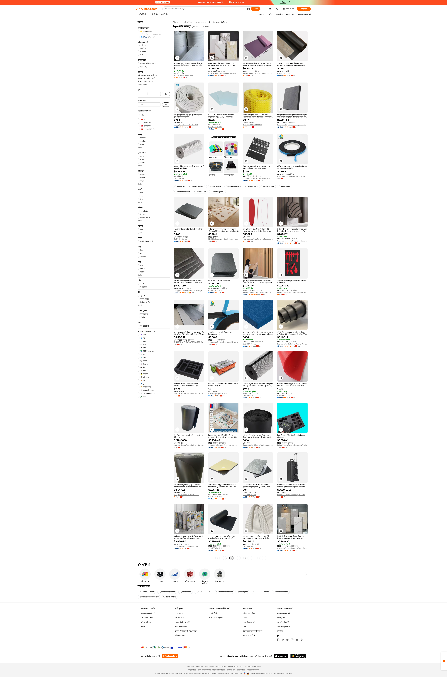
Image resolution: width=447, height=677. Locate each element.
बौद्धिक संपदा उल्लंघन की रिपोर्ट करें (252, 631)
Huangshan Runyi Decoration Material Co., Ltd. (223, 73)
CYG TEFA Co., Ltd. (284, 73)
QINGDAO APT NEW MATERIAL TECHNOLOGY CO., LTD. (189, 342)
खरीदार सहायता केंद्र (249, 613)
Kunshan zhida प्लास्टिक (261, 592)
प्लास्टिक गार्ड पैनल (201, 191)
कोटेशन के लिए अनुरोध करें (216, 618)
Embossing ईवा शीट (197, 186)
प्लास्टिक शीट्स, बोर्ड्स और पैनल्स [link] (217, 22)
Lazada (223, 666)
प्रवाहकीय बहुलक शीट (218, 191)
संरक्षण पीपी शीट (181, 186)
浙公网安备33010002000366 (261, 673)
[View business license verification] (244, 673)
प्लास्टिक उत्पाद (199, 22)
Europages (257, 666)
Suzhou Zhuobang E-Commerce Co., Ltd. (292, 241)
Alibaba (175, 22)
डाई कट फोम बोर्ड (285, 186)
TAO (241, 666)
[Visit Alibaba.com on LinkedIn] (282, 639)
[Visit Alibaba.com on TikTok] (301, 639)
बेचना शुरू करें (281, 618)
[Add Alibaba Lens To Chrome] (170, 656)
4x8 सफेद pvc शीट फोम (147, 592)
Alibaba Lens (150, 656)
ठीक (166, 94)
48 (259, 558)
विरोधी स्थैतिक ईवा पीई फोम (226, 592)
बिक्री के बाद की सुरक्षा (181, 626)
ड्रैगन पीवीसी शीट (186, 592)
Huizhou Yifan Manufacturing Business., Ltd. (258, 239)
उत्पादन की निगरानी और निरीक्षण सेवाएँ (185, 631)
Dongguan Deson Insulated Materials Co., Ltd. (258, 178)
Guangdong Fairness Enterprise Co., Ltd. (222, 445)
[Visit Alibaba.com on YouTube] (296, 639)
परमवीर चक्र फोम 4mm (234, 186)
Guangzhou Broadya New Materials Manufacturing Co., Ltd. (292, 176)
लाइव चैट (245, 618)
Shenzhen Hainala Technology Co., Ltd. (291, 495)
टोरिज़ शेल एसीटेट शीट (216, 186)
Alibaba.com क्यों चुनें (147, 613)
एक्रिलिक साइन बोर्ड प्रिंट (183, 191)
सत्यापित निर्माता (213, 613)
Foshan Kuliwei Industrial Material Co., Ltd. (292, 344)
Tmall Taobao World (212, 666)
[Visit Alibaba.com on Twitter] (287, 639)
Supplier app (233, 656)
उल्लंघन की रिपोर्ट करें (249, 635)
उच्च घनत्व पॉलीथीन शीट (282, 592)
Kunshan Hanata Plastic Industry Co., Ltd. (188, 393)
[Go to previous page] (217, 558)
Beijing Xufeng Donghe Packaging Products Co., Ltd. (292, 292)
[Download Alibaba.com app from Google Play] (298, 656)
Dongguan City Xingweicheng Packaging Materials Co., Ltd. (292, 125)
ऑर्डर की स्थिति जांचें (283, 622)
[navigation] (154, 290)
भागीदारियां (280, 631)
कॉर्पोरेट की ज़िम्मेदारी (146, 622)
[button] (248, 8)
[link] (444, 655)
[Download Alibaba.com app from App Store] (281, 656)
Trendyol (248, 666)
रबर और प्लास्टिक (187, 22)
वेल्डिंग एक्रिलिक (243, 592)
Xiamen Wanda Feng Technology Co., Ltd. (258, 73)
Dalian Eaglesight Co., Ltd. (217, 393)
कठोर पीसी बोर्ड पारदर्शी (268, 186)
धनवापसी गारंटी (179, 618)
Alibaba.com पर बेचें (283, 613)
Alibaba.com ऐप (246, 656)
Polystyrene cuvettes (205, 592)
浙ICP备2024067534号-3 (283, 673)
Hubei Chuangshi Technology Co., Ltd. (187, 546)
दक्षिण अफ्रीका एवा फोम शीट (168, 592)
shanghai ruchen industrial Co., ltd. (186, 495)
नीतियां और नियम (180, 635)
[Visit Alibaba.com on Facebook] (278, 639)
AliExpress (190, 666)
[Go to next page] (264, 558)
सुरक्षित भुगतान (179, 613)
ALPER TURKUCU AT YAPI (183, 75)
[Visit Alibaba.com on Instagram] (292, 639)
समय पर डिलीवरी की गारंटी (182, 622)
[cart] (277, 9)
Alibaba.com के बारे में (148, 608)
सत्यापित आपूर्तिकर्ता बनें (283, 626)
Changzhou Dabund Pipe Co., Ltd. (186, 125)
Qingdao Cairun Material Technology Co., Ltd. (258, 445)
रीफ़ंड (244, 626)
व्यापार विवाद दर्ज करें (248, 622)
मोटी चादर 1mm (252, 186)
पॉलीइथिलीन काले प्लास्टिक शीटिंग (150, 597)
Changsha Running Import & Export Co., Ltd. (292, 548)
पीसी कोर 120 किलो (171, 597)
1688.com (199, 666)
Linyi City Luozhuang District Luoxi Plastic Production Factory (223, 239)
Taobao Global (233, 666)
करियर (143, 626)
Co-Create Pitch (147, 618)
